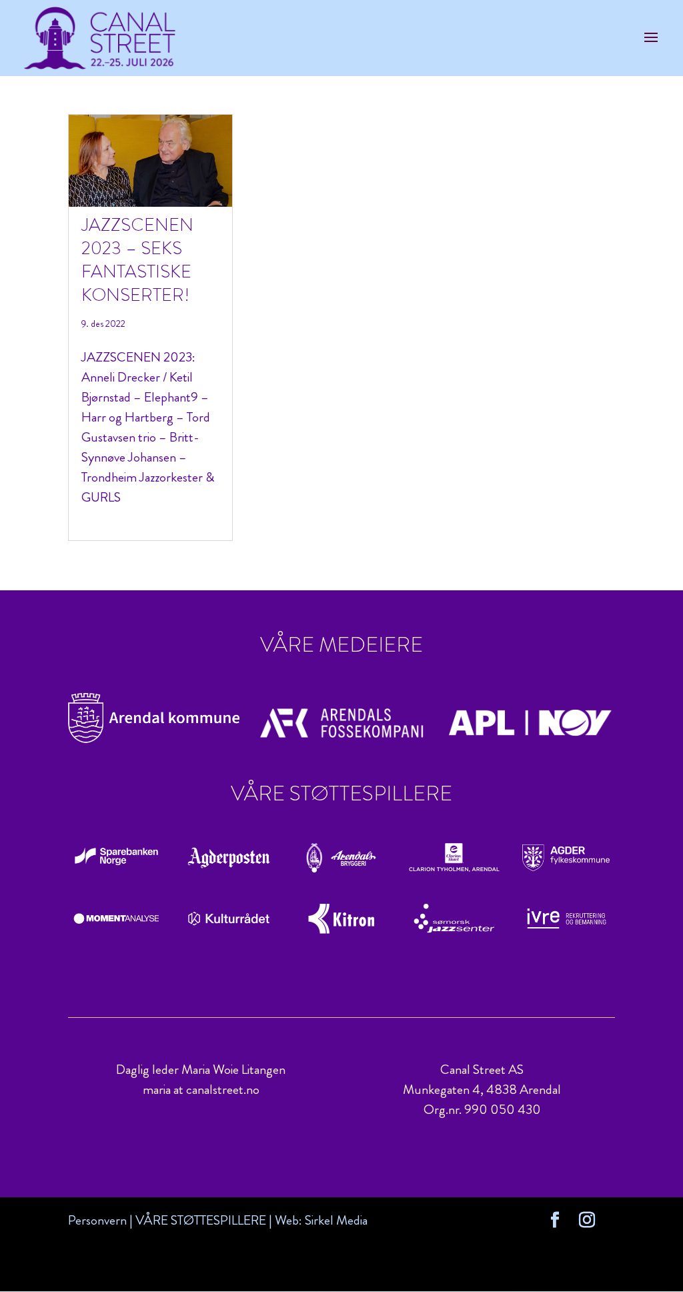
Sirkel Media (336, 1220)
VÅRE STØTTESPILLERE (200, 1220)
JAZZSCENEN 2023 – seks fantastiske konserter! (137, 259)
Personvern (97, 1220)
